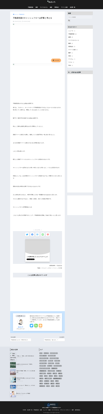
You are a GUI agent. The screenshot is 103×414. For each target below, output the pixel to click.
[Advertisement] (37, 293)
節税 (41, 383)
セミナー (57, 360)
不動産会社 (54, 368)
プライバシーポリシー (65, 409)
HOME (24, 409)
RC (41, 353)
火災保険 (46, 380)
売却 (70, 56)
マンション (43, 365)
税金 (52, 380)
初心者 (49, 373)
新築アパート (48, 378)
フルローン (45, 268)
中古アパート (51, 370)
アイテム (71, 59)
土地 (41, 375)
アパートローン (53, 353)
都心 (48, 386)
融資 (51, 7)
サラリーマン (43, 360)
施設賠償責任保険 (57, 378)
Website (40, 327)
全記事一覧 (72, 7)
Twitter (31, 327)
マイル (71, 62)
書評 (70, 52)
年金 (70, 65)
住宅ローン (43, 373)
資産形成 (42, 386)
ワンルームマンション (45, 368)
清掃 (41, 380)
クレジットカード (54, 358)
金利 (52, 386)
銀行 (57, 386)
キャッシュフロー (44, 358)
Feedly (36, 327)
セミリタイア (43, 363)
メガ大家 (49, 365)
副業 (37, 7)
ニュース (71, 30)
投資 (41, 378)
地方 (45, 375)
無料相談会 (77, 409)
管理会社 (57, 7)
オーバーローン (54, 268)
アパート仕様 (64, 7)
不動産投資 (30, 7)
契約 (55, 375)
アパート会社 (43, 355)
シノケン (50, 360)
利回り (55, 373)
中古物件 (58, 370)
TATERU (46, 353)
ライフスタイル (44, 7)
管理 (56, 380)
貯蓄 (61, 268)
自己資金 (46, 383)
